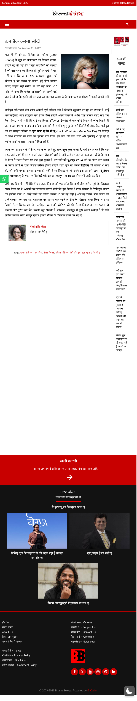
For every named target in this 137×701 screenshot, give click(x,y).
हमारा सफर (7, 627)
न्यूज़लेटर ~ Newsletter (83, 641)
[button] (129, 691)
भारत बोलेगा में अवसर (12, 641)
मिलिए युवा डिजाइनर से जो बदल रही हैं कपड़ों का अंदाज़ (121, 343)
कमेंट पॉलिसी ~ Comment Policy (19, 664)
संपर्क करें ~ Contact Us (83, 631)
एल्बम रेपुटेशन (26, 252)
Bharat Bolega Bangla (123, 3)
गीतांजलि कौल (11, 48)
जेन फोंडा (38, 252)
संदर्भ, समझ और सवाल (81, 622)
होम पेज (5, 622)
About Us (7, 631)
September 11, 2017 (29, 48)
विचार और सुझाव (10, 636)
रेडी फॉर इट (75, 252)
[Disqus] (56, 314)
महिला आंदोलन (62, 252)
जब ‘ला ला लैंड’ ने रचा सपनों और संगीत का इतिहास (121, 255)
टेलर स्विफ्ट (49, 252)
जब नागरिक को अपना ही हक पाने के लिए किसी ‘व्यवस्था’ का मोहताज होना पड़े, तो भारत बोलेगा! (121, 87)
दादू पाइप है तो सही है (99, 553)
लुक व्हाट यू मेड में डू (91, 252)
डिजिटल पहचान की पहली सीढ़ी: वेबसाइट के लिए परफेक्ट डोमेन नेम (121, 228)
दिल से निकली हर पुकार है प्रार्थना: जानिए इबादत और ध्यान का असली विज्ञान (121, 312)
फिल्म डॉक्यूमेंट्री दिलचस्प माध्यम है (68, 603)
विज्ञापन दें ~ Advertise (82, 636)
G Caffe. (92, 690)
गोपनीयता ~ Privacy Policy (16, 655)
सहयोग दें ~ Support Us (83, 627)
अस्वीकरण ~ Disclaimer (14, 660)
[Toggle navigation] (6, 24)
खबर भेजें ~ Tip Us (12, 650)
